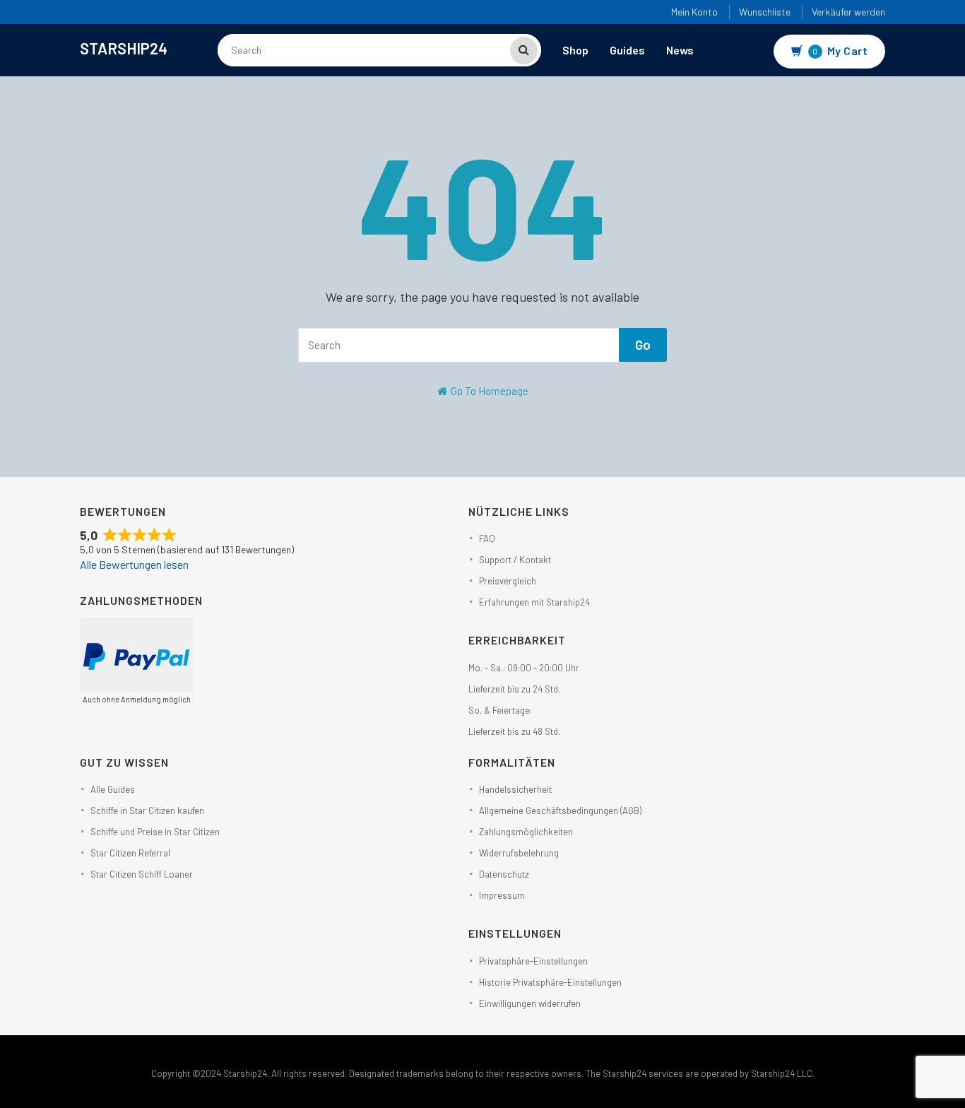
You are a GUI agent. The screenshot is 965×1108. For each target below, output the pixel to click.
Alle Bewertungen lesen (134, 564)
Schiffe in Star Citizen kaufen (147, 810)
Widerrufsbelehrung (519, 853)
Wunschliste (765, 12)
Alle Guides (112, 789)
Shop (575, 50)
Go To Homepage (488, 390)
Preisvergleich (507, 581)
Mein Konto (694, 12)
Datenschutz (504, 874)
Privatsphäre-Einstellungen (533, 961)
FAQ (487, 538)
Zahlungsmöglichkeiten (526, 831)
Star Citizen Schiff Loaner (141, 874)
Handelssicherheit (515, 789)
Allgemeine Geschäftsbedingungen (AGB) (560, 810)
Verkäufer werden (848, 12)
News (680, 50)
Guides (627, 50)
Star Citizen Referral (130, 853)
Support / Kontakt (515, 559)
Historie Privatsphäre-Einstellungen (550, 982)
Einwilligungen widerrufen (530, 1003)
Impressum (502, 895)
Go (643, 344)
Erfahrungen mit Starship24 (534, 602)
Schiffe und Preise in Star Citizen (155, 831)
